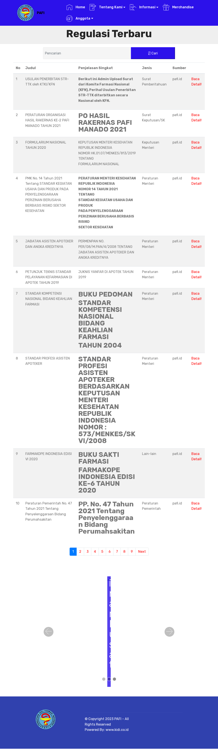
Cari (154, 53)
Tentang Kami (110, 7)
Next (142, 552)
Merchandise (182, 7)
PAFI (40, 13)
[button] (48, 631)
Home (80, 7)
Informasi (146, 7)
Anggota (82, 18)
